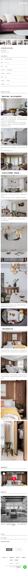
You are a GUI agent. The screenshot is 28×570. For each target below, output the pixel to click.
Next (16, 528)
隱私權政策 (11, 563)
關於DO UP (5, 557)
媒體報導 (23, 557)
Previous (12, 528)
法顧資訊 (17, 563)
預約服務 (16, 560)
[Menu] (2, 3)
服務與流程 (12, 557)
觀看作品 (18, 557)
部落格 (11, 560)
